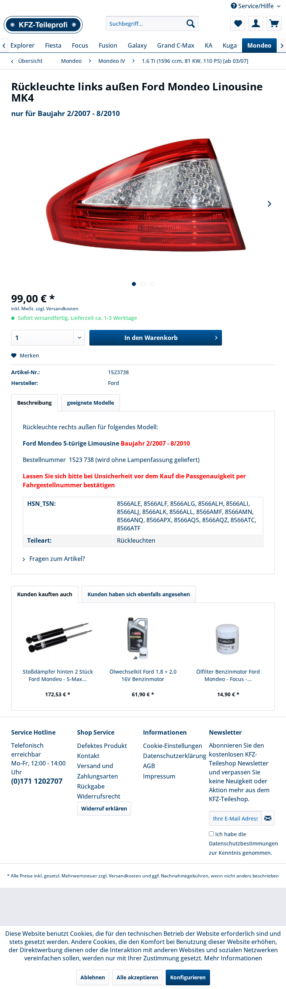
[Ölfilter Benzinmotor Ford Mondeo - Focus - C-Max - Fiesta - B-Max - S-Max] (228, 638)
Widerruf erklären (104, 808)
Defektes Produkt (102, 746)
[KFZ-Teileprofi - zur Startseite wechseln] (43, 25)
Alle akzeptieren (137, 977)
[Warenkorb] (274, 23)
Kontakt (88, 756)
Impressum (159, 776)
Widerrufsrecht (98, 796)
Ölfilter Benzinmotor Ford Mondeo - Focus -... (228, 675)
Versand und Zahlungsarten (97, 771)
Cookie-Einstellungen (172, 746)
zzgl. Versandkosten (57, 308)
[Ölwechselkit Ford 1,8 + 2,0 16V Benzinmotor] (143, 638)
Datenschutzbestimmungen (243, 843)
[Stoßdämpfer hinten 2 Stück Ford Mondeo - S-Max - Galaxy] (58, 638)
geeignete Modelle (90, 402)
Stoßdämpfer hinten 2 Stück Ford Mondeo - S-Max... (58, 675)
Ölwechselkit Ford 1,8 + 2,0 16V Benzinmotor (143, 675)
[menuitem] (152, 23)
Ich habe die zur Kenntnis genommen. (243, 843)
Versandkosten (125, 876)
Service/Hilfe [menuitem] (256, 6)
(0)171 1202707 (37, 781)
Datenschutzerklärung (174, 756)
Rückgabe (91, 786)
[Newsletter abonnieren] (267, 818)
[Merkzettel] (237, 23)
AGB (149, 766)
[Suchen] (190, 23)
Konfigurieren (188, 977)
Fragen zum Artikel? (56, 559)
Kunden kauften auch (44, 594)
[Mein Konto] (255, 23)
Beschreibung (34, 402)
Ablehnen (92, 977)
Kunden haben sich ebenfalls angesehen (139, 594)
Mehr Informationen (233, 958)
